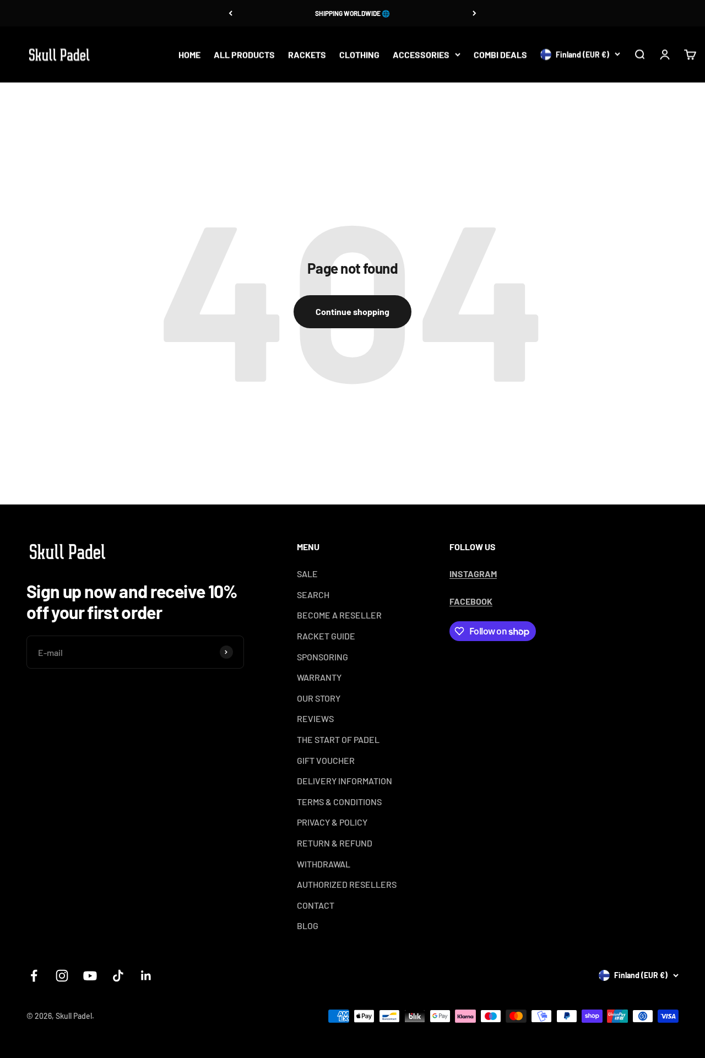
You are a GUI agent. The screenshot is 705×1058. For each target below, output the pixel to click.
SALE (307, 573)
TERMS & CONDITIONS (339, 801)
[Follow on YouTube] (90, 975)
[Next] (474, 13)
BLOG (307, 925)
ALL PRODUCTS (244, 54)
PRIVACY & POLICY (332, 822)
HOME (189, 54)
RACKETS (307, 54)
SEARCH (313, 594)
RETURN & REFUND (334, 843)
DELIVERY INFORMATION (344, 780)
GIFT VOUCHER (326, 760)
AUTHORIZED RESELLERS (347, 884)
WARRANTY (319, 677)
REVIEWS (315, 718)
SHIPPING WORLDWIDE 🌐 (352, 13)
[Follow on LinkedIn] (146, 975)
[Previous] (230, 13)
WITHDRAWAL (323, 864)
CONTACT (315, 905)
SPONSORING (322, 657)
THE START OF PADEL (338, 739)
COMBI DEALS (500, 54)
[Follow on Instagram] (62, 975)
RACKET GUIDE (326, 636)
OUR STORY (318, 698)
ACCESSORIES (421, 54)
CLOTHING (359, 54)
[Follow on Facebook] (33, 975)
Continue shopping (352, 311)
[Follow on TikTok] (118, 975)
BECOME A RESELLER (339, 615)
